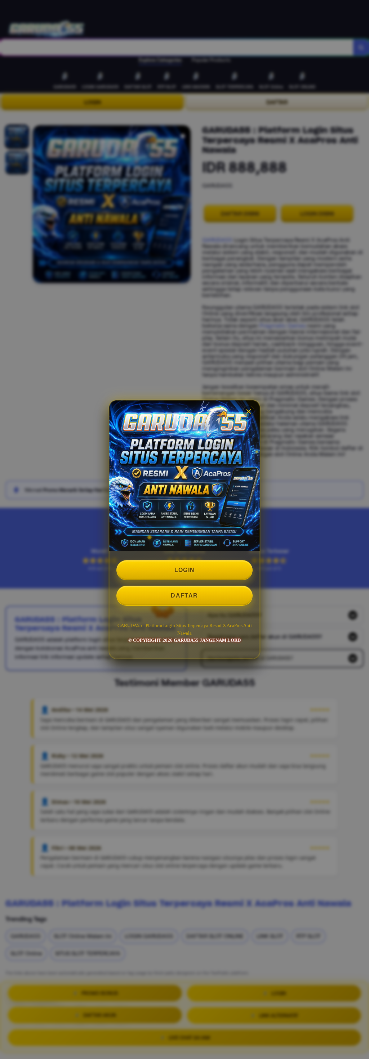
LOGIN (184, 570)
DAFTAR (184, 595)
